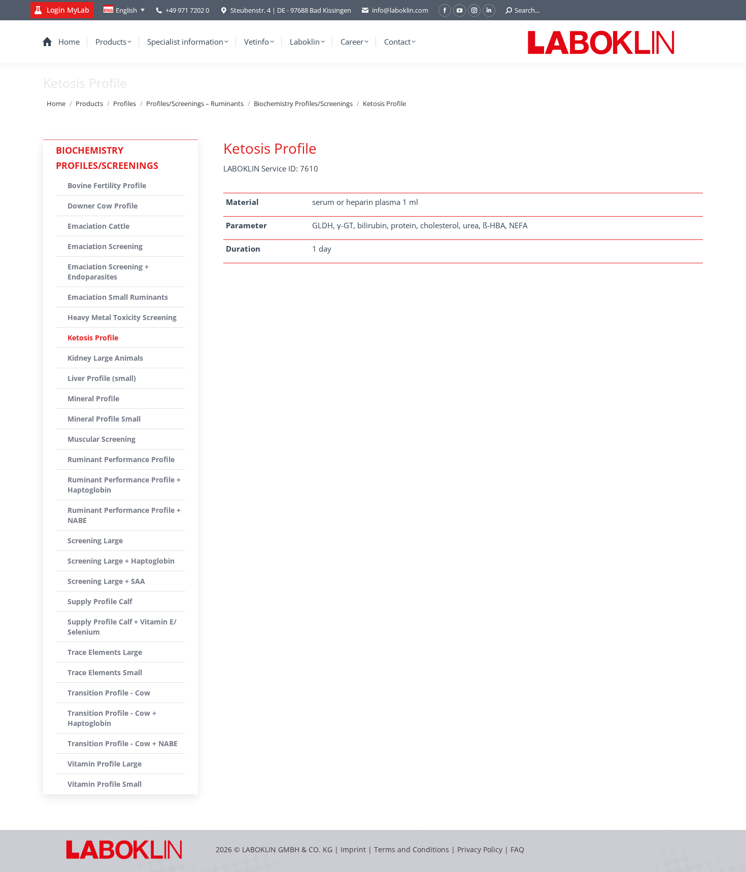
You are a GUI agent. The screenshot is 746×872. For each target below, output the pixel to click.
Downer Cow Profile (102, 206)
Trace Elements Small (104, 672)
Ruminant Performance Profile (121, 459)
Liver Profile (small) (101, 378)
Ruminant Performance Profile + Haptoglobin (124, 485)
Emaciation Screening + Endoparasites (108, 272)
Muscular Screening (101, 439)
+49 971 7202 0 (187, 10)
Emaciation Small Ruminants (117, 297)
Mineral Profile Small (104, 419)
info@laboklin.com (400, 10)
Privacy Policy (479, 849)
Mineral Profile (93, 398)
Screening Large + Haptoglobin (121, 561)
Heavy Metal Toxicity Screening (122, 317)
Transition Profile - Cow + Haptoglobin (111, 718)
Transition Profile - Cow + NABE (122, 743)
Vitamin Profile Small (104, 784)
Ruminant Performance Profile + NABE (124, 515)
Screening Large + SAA (106, 581)
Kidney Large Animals (105, 358)
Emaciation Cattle (98, 226)
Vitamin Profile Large (104, 764)
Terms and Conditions (412, 849)
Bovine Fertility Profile (106, 185)
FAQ (517, 849)
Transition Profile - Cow (108, 692)
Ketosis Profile (92, 337)
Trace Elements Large (104, 652)
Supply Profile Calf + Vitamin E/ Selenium (122, 627)
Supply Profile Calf (99, 601)
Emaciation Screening (105, 246)
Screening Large (95, 540)
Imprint (353, 849)
